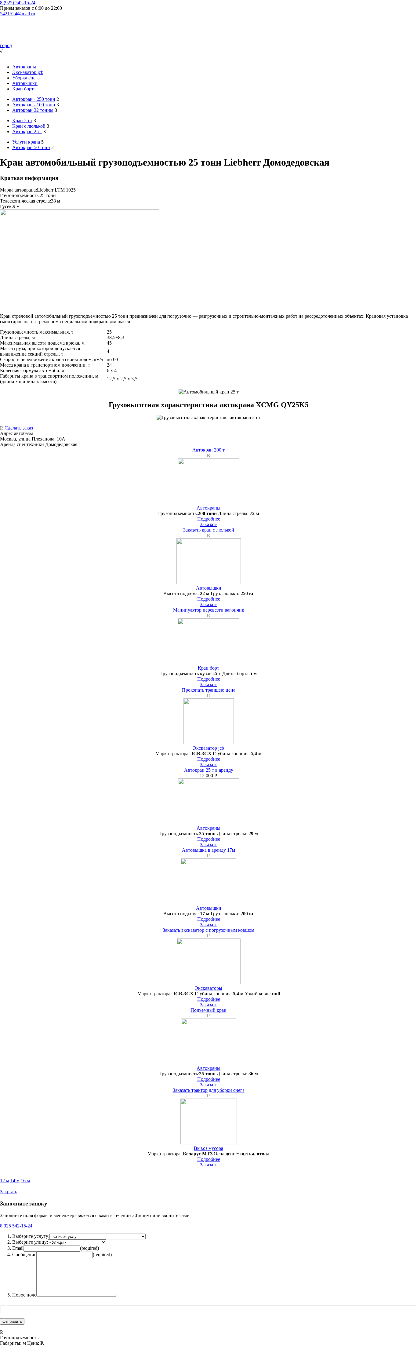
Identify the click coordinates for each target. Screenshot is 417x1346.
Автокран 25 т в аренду (208, 770)
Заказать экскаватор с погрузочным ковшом (208, 930)
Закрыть (8, 1191)
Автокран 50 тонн (31, 147)
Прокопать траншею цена (208, 690)
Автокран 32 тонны (32, 110)
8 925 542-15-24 (16, 1225)
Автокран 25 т (27, 131)
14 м (15, 1180)
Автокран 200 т (208, 449)
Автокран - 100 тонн (33, 104)
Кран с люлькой (28, 126)
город (6, 45)
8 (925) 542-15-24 (17, 2)
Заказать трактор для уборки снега (209, 1090)
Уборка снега (26, 77)
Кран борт (23, 88)
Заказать (208, 524)
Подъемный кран (208, 1010)
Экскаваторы (208, 988)
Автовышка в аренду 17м (208, 850)
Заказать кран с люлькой (208, 529)
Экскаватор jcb (27, 72)
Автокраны (24, 66)
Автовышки (25, 83)
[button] (208, 439)
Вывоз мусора (208, 1148)
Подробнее (208, 518)
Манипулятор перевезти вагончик (208, 610)
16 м (25, 1180)
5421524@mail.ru (17, 13)
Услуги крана (26, 141)
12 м (4, 1180)
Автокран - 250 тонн (33, 99)
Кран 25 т (22, 120)
